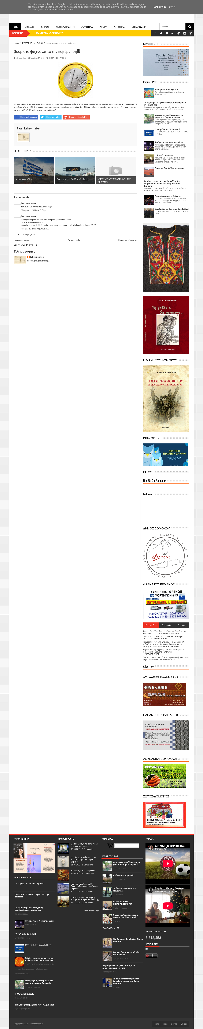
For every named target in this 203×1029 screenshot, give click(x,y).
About (165, 1024)
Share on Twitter (53, 117)
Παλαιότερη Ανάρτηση (127, 240)
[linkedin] (185, 33)
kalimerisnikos (37, 257)
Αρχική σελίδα (74, 240)
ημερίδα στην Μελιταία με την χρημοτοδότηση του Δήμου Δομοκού (83, 859)
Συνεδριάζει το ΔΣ (111, 928)
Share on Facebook (28, 117)
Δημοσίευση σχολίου (26, 234)
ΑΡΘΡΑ (103, 26)
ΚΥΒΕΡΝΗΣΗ (54, 58)
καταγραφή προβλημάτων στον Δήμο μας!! (34, 1005)
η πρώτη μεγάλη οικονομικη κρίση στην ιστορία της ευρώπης (85, 898)
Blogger (184, 1024)
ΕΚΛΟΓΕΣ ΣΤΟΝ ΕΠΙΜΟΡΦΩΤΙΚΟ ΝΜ (122, 903)
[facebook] (155, 33)
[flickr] (173, 33)
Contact (174, 1024)
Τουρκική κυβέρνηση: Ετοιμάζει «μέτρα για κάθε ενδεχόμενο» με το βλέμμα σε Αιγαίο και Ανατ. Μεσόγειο (164, 644)
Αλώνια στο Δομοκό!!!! (123, 875)
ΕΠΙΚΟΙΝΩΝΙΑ (139, 26)
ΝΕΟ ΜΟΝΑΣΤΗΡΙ (65, 26)
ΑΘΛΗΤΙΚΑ (87, 26)
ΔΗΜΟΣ (45, 26)
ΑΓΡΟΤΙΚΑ (119, 26)
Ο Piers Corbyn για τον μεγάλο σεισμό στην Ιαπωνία (84, 845)
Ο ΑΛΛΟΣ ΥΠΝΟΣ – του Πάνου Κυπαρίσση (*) (163, 636)
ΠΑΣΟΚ (63, 58)
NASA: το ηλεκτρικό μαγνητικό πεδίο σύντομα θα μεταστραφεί (39, 959)
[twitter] (161, 33)
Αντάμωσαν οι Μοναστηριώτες (39, 921)
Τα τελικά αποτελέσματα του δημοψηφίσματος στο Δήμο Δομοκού (126, 981)
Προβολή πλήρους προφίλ (38, 261)
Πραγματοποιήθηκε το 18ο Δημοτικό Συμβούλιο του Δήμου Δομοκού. (84, 886)
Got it (172, 7)
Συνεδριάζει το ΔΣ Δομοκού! (83, 870)
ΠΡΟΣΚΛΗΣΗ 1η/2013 (24, 994)
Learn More (160, 7)
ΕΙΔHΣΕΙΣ (29, 26)
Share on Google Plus (78, 117)
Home (15, 26)
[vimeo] (167, 33)
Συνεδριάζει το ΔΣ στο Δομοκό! (29, 883)
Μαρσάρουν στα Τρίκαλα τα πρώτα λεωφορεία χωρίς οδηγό (119, 966)
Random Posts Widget (91, 910)
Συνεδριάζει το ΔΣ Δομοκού (38, 945)
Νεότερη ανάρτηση (22, 240)
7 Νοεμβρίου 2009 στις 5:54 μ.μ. (34, 210)
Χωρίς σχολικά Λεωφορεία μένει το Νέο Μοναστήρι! (125, 916)
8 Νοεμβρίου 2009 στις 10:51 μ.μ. (35, 229)
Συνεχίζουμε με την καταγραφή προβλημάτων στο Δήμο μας (29, 909)
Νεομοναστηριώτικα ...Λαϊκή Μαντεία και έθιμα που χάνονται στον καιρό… (72, 33)
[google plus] (191, 33)
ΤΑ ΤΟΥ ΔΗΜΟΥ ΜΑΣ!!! (25, 934)
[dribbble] (179, 33)
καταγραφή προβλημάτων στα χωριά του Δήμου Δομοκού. (39, 982)
